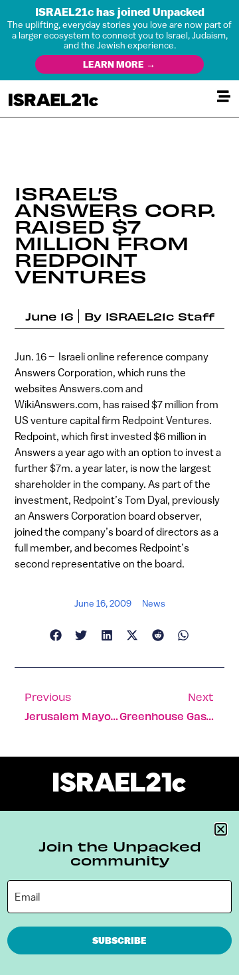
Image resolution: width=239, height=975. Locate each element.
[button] (221, 829)
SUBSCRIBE (119, 940)
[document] (119, 487)
